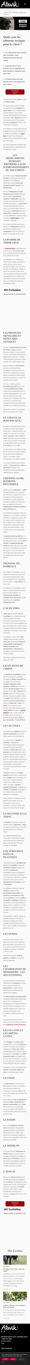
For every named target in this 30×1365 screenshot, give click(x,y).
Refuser (13, 1359)
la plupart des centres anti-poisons (16, 1024)
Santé (7, 31)
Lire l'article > (6, 1289)
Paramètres (21, 1359)
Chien (14, 10)
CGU (2, 1343)
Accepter (5, 1359)
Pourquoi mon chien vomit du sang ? (14, 1270)
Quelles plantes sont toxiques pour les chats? (14, 1306)
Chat (4, 1302)
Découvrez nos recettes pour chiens (15, 92)
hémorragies (15, 218)
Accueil (5, 10)
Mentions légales (6, 1341)
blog (10, 10)
